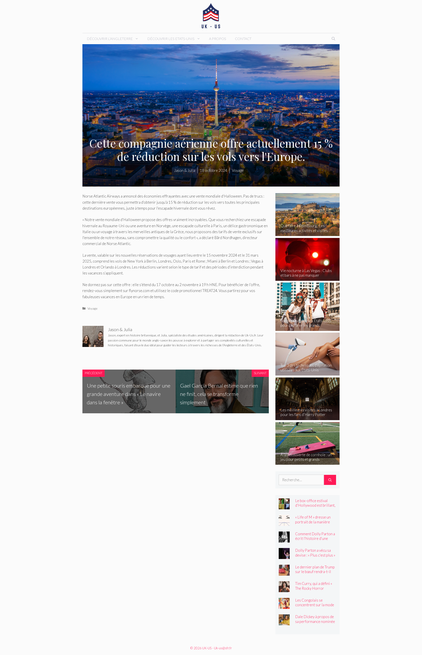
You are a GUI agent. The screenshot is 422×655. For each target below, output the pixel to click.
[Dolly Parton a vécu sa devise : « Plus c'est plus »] (284, 556)
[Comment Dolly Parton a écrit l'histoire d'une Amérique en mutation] (284, 539)
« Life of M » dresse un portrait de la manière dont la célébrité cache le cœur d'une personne (315, 524)
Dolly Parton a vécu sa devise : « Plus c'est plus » (315, 552)
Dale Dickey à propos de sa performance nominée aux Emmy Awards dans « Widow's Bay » (315, 623)
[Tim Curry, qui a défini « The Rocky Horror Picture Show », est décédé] (284, 589)
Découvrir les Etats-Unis (171, 38)
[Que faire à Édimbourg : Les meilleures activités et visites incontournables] (307, 233)
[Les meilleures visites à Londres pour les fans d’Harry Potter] (307, 417)
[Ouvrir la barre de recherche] (333, 38)
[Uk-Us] (211, 16)
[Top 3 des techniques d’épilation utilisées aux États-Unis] (307, 372)
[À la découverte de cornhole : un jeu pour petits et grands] (307, 461)
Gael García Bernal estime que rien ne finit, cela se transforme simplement (219, 394)
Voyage (92, 308)
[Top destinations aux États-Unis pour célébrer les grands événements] (307, 327)
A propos (217, 38)
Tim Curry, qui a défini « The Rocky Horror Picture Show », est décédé (313, 590)
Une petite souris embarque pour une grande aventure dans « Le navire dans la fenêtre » (128, 394)
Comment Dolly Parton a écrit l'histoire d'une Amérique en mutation (315, 538)
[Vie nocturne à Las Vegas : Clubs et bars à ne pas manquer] (307, 278)
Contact (243, 38)
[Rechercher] (330, 480)
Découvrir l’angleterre (110, 38)
